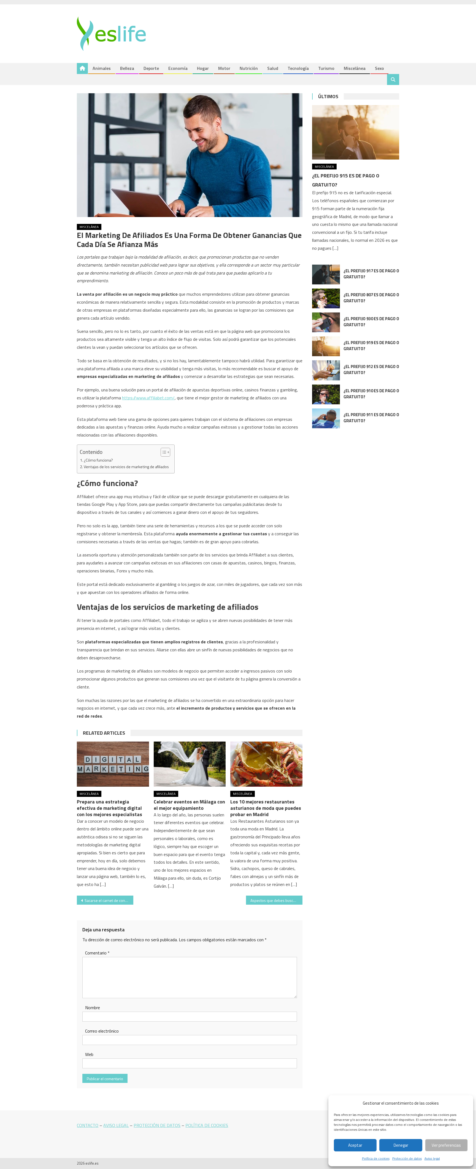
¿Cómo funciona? (98, 460)
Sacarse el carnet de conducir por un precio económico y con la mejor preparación (109, 900)
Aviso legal (432, 1158)
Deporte (151, 68)
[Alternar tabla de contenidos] (162, 452)
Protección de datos (407, 1158)
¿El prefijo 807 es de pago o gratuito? (371, 298)
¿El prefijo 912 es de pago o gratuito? (371, 369)
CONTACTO (87, 1125)
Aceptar (355, 1145)
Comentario (97, 953)
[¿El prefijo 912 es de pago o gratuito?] (326, 370)
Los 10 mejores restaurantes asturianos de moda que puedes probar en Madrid (265, 808)
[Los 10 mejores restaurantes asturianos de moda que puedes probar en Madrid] (266, 764)
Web (89, 1054)
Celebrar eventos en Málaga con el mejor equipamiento (189, 805)
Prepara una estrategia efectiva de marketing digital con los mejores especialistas (109, 808)
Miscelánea (355, 68)
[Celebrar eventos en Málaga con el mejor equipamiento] (190, 764)
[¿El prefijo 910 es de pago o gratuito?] (326, 394)
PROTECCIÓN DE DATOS (157, 1125)
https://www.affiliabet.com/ (148, 397)
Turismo (326, 68)
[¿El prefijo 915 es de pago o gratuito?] (355, 132)
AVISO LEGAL (116, 1125)
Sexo (379, 68)
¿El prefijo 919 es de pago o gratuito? (371, 345)
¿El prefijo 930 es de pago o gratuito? (371, 321)
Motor (224, 68)
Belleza (127, 68)
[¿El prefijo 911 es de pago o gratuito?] (326, 418)
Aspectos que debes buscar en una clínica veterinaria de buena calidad (276, 900)
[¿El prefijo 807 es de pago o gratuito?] (326, 298)
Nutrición (249, 68)
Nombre (92, 1007)
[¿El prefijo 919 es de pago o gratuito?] (326, 346)
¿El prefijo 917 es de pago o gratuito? (371, 274)
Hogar (203, 68)
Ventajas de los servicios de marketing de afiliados (126, 467)
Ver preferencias (446, 1145)
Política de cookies (376, 1158)
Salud (272, 68)
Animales (102, 68)
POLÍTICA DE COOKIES (206, 1125)
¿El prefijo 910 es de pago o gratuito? (371, 394)
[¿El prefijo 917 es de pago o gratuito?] (326, 274)
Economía (178, 68)
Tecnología (298, 68)
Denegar (401, 1145)
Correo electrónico (102, 1031)
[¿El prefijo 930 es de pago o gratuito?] (326, 322)
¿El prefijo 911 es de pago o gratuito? (371, 417)
